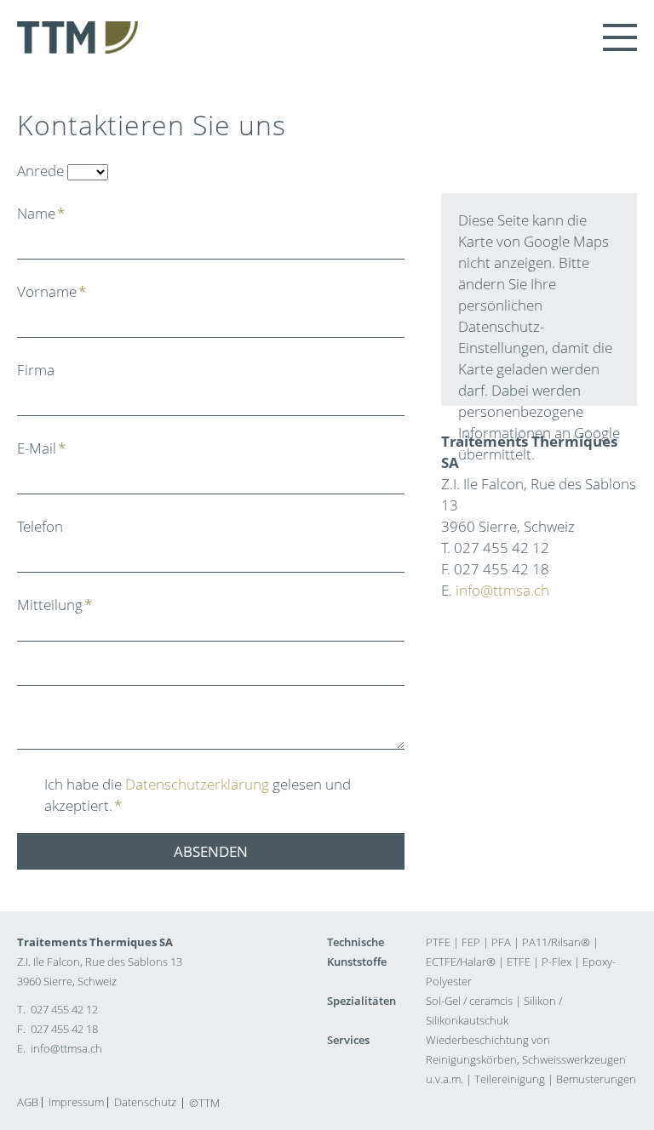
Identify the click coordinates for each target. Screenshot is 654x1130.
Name (41, 213)
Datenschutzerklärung (197, 784)
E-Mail (41, 448)
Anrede (40, 170)
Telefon (40, 526)
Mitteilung (54, 604)
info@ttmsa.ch (502, 590)
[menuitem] (27, 1102)
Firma (35, 370)
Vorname (51, 291)
